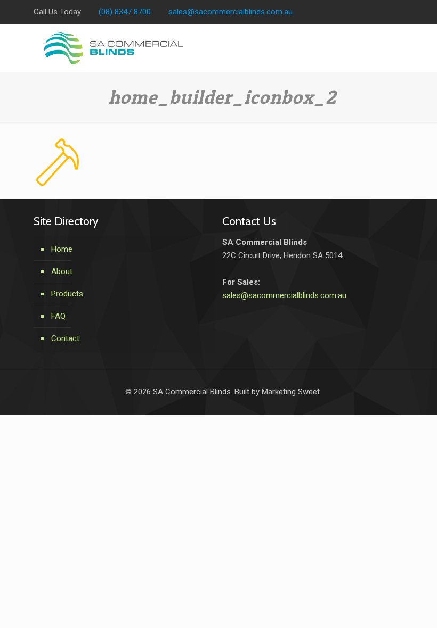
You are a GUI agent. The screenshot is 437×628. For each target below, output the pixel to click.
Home (61, 249)
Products (67, 294)
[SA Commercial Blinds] (113, 48)
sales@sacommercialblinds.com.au (230, 11)
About (61, 271)
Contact (65, 338)
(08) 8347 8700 (125, 11)
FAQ (58, 316)
